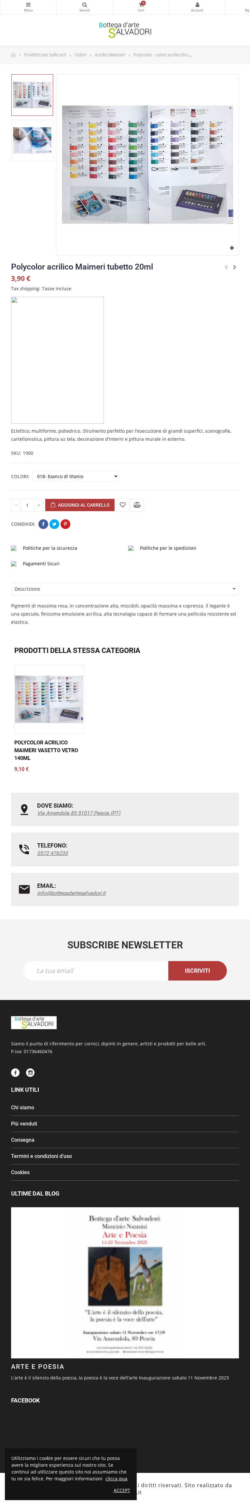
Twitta (54, 524)
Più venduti (24, 1124)
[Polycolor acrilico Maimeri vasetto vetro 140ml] (49, 699)
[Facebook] (15, 1072)
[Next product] (234, 267)
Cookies (20, 1172)
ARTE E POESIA (37, 1366)
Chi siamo (22, 1107)
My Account (197, 7)
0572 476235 (52, 853)
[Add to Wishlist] (122, 505)
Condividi (43, 524)
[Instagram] (30, 1072)
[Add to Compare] (137, 505)
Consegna (23, 1140)
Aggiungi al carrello (83, 505)
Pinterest (65, 524)
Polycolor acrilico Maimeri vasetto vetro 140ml (46, 750)
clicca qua (116, 1478)
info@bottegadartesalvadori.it (71, 893)
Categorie (28, 7)
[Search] (84, 7)
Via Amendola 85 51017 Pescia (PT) (78, 813)
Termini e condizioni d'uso (41, 1156)
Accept (122, 1490)
